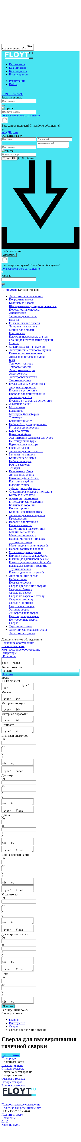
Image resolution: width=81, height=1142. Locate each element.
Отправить (9, 254)
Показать (7, 674)
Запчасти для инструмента (26, 451)
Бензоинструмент (20, 420)
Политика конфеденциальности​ (22, 1107)
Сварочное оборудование (18, 642)
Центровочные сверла (23, 619)
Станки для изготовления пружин (31, 339)
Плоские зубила (19, 484)
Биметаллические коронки (26, 501)
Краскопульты (18, 518)
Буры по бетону (19, 430)
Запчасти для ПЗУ (20, 397)
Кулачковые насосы (21, 302)
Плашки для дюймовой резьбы (29, 559)
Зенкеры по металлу (22, 454)
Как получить (18, 71)
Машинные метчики (22, 532)
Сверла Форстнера (21, 602)
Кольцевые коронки (22, 505)
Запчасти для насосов (23, 316)
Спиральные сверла (21, 606)
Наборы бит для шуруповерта (28, 424)
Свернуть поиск (12, 1013)
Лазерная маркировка (23, 326)
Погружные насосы (21, 299)
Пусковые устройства (23, 390)
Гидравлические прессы (24, 323)
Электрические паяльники (26, 296)
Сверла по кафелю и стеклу (26, 596)
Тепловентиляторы (21, 363)
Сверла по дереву (20, 592)
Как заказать (17, 64)
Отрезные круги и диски (25, 552)
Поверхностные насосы (24, 309)
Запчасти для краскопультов (27, 515)
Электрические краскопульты (28, 629)
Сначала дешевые (13, 1068)
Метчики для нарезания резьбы (29, 545)
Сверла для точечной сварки (27, 585)
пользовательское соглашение (21, 115)
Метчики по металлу (22, 535)
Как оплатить (17, 67)
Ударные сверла (19, 609)
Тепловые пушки (20, 380)
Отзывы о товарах (13, 1078)
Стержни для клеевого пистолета (30, 491)
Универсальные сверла (23, 612)
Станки (14, 343)
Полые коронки (19, 508)
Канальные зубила (21, 471)
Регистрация (17, 80)
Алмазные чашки (20, 404)
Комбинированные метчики (27, 528)
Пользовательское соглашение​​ (21, 1104)
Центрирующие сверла (24, 616)
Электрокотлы (18, 373)
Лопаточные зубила (21, 474)
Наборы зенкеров (20, 461)
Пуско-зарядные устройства (27, 383)
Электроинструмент (22, 633)
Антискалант (17, 313)
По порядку (9, 1058)
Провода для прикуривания (27, 393)
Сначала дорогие (12, 1065)
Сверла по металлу (21, 599)
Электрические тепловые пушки (30, 350)
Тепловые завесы (20, 366)
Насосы (14, 319)
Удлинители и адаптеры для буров (31, 437)
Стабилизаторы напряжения (27, 346)
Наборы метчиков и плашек (27, 538)
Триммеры (16, 417)
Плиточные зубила (21, 481)
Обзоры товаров (12, 1082)
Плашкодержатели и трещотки (28, 565)
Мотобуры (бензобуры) (24, 414)
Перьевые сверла (20, 582)
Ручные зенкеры (19, 464)
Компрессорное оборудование (21, 649)
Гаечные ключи (19, 447)
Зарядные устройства (22, 387)
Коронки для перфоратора (26, 511)
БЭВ (12, 360)
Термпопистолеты (20, 626)
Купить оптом (11, 1055)
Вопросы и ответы (13, 1085)
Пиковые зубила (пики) (24, 478)
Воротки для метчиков (23, 521)
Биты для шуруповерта (24, 427)
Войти (13, 84)
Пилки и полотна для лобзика (28, 555)
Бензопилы (16, 410)
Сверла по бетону (20, 589)
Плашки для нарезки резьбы (27, 572)
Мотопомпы (17, 407)
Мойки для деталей (21, 329)
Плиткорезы (17, 333)
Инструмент (9, 289)
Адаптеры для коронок (23, 498)
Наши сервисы (18, 74)
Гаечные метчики (20, 525)
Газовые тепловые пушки (25, 353)
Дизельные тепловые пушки (27, 356)
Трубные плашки (20, 569)
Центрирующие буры (23, 441)
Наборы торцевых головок (26, 548)
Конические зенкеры (22, 457)
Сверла (13, 623)
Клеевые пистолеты (22, 494)
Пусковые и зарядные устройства (30, 400)
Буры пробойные (20, 434)
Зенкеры (14, 468)
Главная (14, 1019)
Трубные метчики (20, 542)
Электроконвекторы (22, 370)
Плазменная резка (13, 646)
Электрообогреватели (23, 377)
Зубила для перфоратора (24, 488)
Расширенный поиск (15, 1010)
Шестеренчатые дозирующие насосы (33, 306)
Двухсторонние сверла (23, 575)
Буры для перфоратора (23, 444)
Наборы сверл (18, 579)
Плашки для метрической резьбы (30, 562)
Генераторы (9, 652)
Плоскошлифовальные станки (28, 336)
